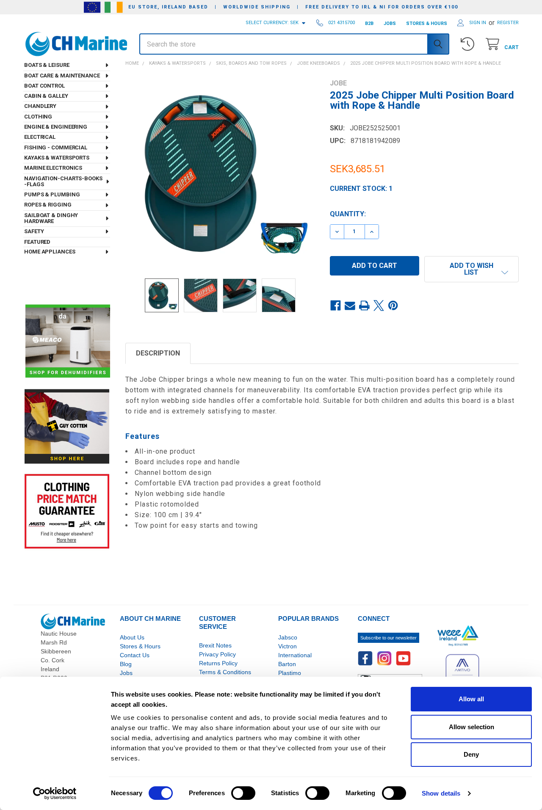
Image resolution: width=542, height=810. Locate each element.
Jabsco (287, 637)
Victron (287, 646)
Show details (441, 793)
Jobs (126, 672)
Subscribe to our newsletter (388, 637)
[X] (379, 305)
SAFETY (34, 231)
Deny (471, 754)
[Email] (350, 305)
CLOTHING (38, 116)
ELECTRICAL (39, 137)
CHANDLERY (40, 106)
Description (158, 353)
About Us (132, 637)
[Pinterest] (393, 305)
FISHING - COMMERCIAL (55, 147)
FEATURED (37, 242)
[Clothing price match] (67, 511)
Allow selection (471, 726)
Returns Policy (218, 663)
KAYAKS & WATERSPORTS (56, 157)
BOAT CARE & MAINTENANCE (62, 75)
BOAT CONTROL (44, 86)
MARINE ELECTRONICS (53, 168)
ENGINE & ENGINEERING (55, 127)
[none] (220, 173)
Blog (126, 664)
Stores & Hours (140, 646)
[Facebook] (336, 305)
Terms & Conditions (225, 672)
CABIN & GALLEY (46, 96)
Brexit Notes (215, 645)
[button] (471, 269)
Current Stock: (361, 189)
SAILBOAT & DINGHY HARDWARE (51, 218)
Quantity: (348, 214)
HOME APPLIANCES (49, 251)
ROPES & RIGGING (48, 204)
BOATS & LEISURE (46, 65)
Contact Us (134, 655)
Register (508, 22)
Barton (287, 664)
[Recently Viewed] (469, 44)
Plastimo (289, 672)
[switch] (243, 793)
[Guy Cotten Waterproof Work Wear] (67, 426)
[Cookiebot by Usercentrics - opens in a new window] (55, 793)
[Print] (365, 305)
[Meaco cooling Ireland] (67, 342)
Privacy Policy (217, 654)
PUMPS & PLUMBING (52, 194)
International (295, 655)
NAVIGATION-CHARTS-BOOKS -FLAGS (63, 181)
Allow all (471, 699)
